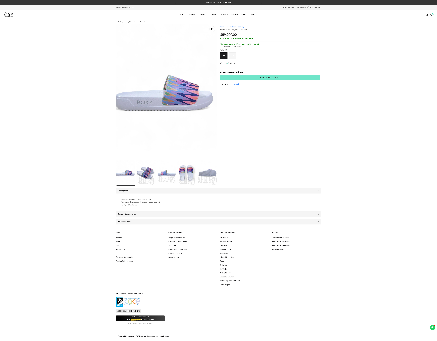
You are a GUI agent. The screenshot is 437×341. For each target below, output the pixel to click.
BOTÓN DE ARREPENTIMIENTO (128, 311)
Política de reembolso (124, 261)
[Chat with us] (432, 327)
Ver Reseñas (301, 7)
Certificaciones (278, 249)
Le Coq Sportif (225, 249)
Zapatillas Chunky (227, 277)
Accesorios (120, 249)
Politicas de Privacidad (281, 241)
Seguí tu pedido (314, 7)
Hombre (119, 237)
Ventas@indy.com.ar (135, 293)
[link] (204, 14)
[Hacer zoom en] (212, 29)
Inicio (118, 22)
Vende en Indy (289, 7)
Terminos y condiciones (281, 237)
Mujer (118, 241)
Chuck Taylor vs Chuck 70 (230, 281)
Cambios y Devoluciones (177, 241)
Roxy (234, 84)
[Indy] (8, 15)
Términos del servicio (124, 257)
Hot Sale (223, 269)
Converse (224, 253)
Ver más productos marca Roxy (232, 27)
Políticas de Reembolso (281, 245)
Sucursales (172, 245)
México (149, 323)
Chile (140, 323)
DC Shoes (224, 237)
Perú (144, 323)
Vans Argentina (226, 241)
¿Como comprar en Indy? (178, 249)
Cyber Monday (225, 273)
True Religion (225, 285)
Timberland (224, 245)
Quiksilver (224, 265)
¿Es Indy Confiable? (175, 253)
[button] (175, 2)
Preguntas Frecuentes (176, 237)
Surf (117, 253)
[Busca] (427, 14)
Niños (118, 245)
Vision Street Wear (227, 257)
